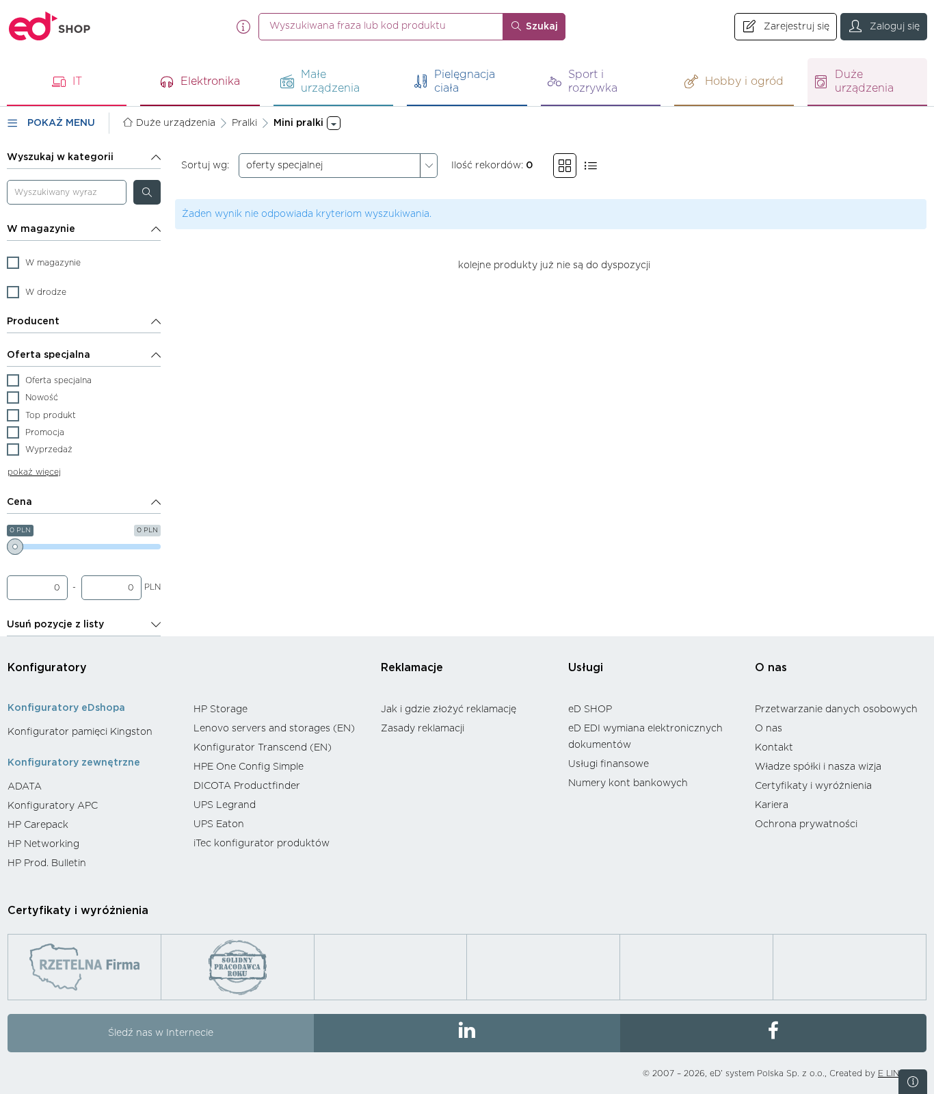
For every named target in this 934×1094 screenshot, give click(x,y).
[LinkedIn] (467, 1033)
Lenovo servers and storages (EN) (274, 728)
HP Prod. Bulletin (47, 863)
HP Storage (221, 709)
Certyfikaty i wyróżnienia (813, 786)
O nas (771, 667)
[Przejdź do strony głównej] (50, 26)
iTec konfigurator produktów (262, 843)
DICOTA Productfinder (247, 786)
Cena (19, 502)
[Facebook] (773, 1033)
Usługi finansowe (608, 764)
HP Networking (43, 844)
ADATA (25, 787)
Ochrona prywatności (806, 824)
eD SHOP (590, 709)
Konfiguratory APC (53, 806)
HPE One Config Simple (249, 767)
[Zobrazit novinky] (912, 1081)
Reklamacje (412, 667)
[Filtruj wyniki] (147, 192)
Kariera (771, 805)
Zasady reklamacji (422, 728)
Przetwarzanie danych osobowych (836, 709)
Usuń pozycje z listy (55, 624)
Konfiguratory (47, 667)
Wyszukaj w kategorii (60, 157)
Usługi (585, 667)
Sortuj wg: (205, 165)
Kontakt (774, 748)
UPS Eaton (219, 824)
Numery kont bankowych (628, 783)
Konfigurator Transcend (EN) (263, 748)
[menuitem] (94, 732)
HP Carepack (38, 825)
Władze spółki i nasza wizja (818, 767)
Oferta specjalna (48, 355)
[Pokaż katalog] (564, 165)
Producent (33, 321)
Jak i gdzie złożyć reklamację (448, 709)
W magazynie (41, 229)
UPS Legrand (225, 805)
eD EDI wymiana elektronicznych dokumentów (645, 737)
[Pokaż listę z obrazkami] (590, 165)
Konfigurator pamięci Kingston (80, 732)
